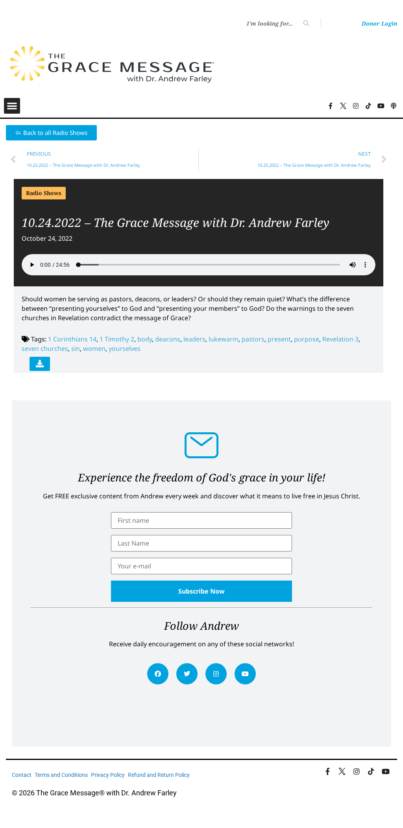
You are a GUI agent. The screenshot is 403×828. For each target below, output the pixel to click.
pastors (253, 339)
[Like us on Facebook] (327, 771)
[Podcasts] (393, 106)
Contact (21, 775)
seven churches (45, 348)
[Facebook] (157, 673)
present (279, 339)
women (94, 348)
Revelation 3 (340, 339)
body (144, 339)
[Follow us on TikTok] (368, 106)
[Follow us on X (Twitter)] (343, 106)
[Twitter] (187, 673)
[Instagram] (216, 673)
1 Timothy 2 (117, 339)
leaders (194, 339)
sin (75, 348)
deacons (167, 339)
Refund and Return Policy (159, 775)
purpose (306, 339)
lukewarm (223, 339)
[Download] (40, 364)
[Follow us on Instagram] (356, 106)
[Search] (306, 23)
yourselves (124, 348)
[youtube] (245, 673)
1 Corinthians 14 (72, 339)
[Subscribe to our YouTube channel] (381, 106)
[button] (12, 106)
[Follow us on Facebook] (330, 106)
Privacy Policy (108, 775)
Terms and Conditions (61, 775)
